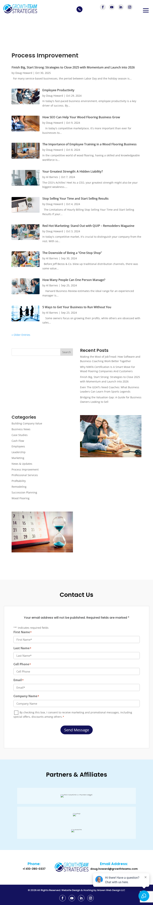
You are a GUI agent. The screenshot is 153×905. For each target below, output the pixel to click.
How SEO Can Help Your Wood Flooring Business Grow (81, 117)
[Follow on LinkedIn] (121, 7)
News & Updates (22, 463)
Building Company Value (27, 423)
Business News (21, 429)
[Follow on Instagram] (130, 7)
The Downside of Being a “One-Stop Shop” (72, 253)
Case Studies (20, 435)
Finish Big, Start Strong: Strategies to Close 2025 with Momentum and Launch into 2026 (73, 67)
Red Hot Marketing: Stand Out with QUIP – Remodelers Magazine (88, 226)
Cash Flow (18, 441)
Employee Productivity (58, 90)
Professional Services (25, 475)
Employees (18, 446)
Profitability (19, 481)
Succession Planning (24, 492)
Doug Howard (23, 73)
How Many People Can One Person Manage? (73, 280)
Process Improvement (25, 469)
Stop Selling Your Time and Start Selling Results (75, 198)
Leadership (19, 452)
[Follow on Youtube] (112, 7)
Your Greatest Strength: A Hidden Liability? (72, 171)
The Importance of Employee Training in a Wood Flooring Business (89, 144)
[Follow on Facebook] (103, 7)
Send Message (76, 729)
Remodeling (19, 486)
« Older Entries (21, 335)
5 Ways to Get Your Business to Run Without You (77, 307)
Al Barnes (52, 177)
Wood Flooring (20, 498)
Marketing (18, 458)
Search (66, 352)
